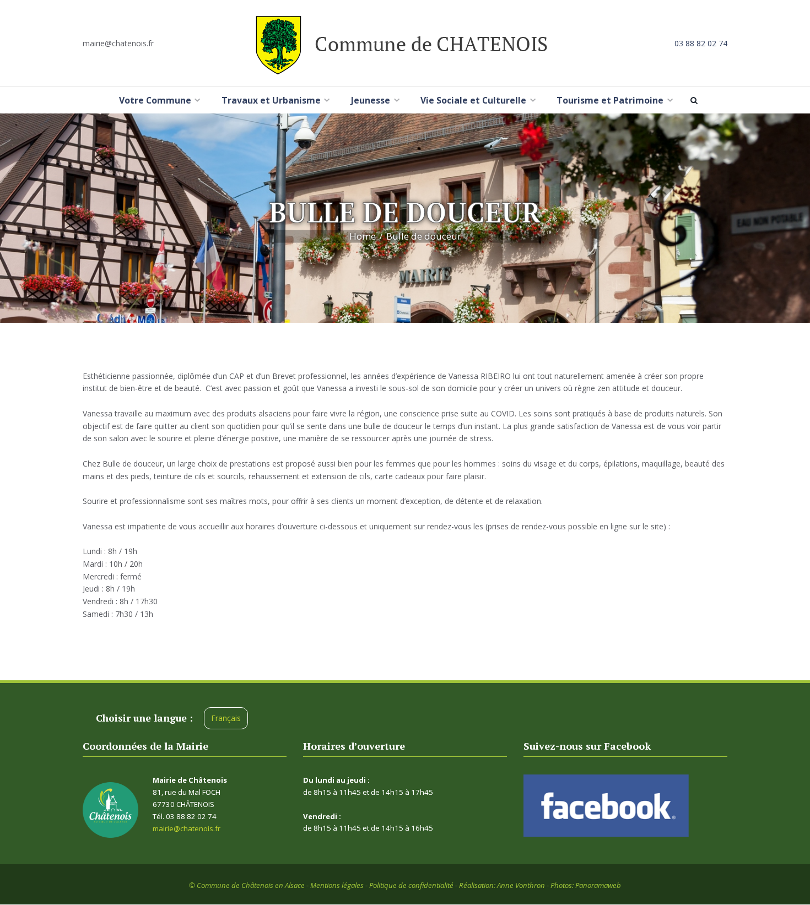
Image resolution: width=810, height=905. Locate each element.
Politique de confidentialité (411, 885)
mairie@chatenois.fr (118, 43)
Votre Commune (155, 100)
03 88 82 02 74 (700, 43)
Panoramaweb (598, 885)
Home (362, 236)
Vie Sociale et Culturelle (473, 100)
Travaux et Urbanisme (271, 100)
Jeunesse (370, 100)
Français (226, 718)
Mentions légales (337, 885)
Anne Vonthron (521, 885)
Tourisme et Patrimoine (610, 100)
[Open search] (696, 100)
